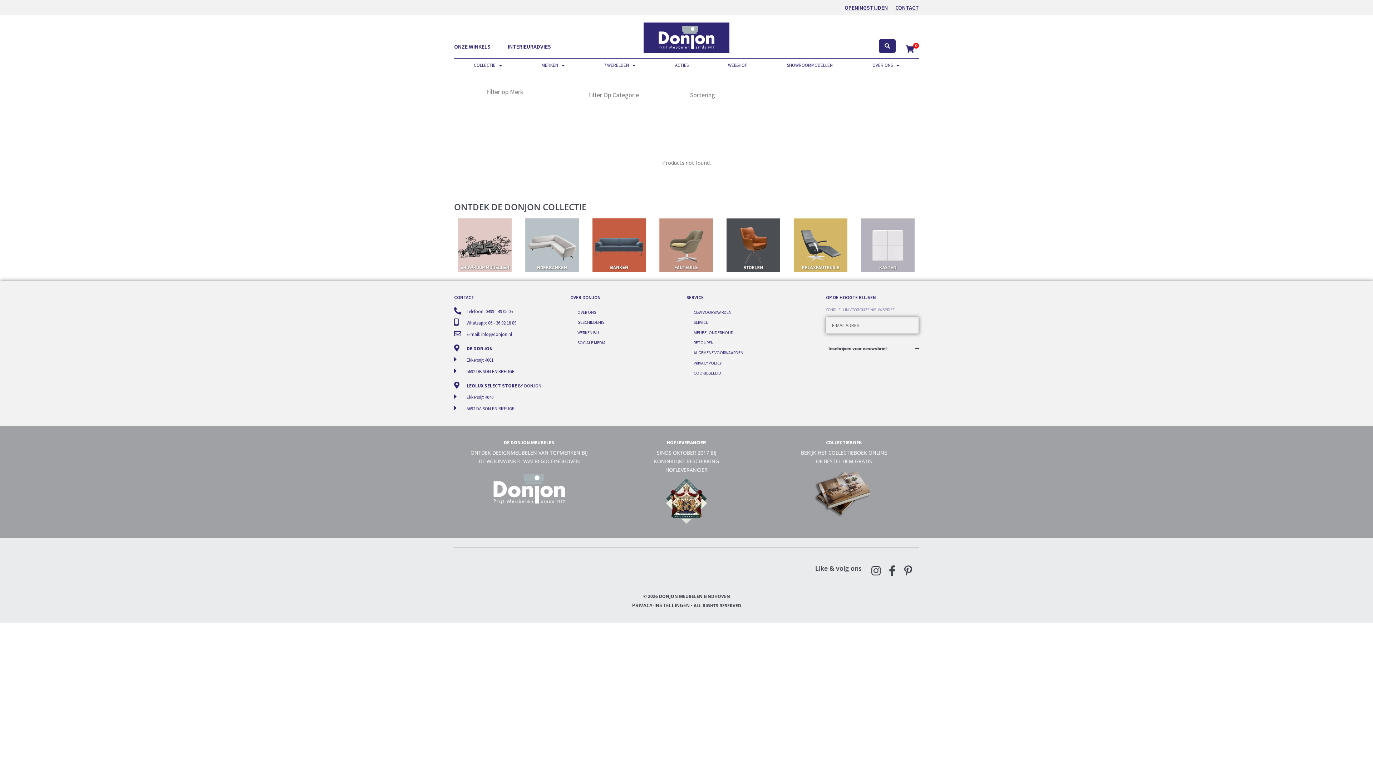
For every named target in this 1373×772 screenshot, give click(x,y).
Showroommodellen (810, 65)
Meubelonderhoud (714, 332)
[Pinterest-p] (908, 571)
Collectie (485, 65)
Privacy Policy (708, 363)
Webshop (738, 65)
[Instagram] (876, 571)
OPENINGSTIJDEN (866, 7)
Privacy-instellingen (661, 605)
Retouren (704, 342)
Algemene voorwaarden (718, 352)
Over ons (882, 65)
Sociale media (591, 342)
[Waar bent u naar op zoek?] (887, 46)
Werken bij (588, 332)
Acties (682, 65)
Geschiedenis (590, 322)
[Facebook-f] (892, 571)
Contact (907, 7)
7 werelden (616, 65)
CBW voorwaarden (713, 312)
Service (701, 322)
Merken (550, 65)
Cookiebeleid (707, 373)
